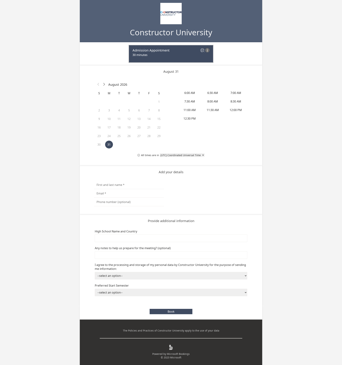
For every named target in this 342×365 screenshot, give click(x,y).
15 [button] (158, 119)
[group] (213, 106)
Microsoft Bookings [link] (178, 354)
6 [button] (139, 110)
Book (171, 311)
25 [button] (119, 136)
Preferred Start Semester (112, 285)
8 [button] (159, 110)
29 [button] (158, 136)
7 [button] (149, 110)
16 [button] (99, 127)
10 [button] (109, 119)
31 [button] (109, 144)
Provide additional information (171, 221)
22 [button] (158, 127)
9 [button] (99, 119)
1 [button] (159, 102)
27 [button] (139, 136)
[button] (98, 84)
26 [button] (129, 136)
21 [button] (149, 127)
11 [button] (119, 119)
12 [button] (129, 119)
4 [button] (119, 110)
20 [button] (139, 127)
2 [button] (99, 110)
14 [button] (149, 119)
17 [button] (109, 127)
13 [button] (139, 119)
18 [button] (119, 127)
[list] (171, 53)
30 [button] (99, 144)
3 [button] (109, 110)
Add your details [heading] (171, 172)
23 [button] (99, 136)
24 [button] (109, 136)
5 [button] (129, 110)
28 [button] (149, 136)
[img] (202, 50)
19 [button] (129, 127)
